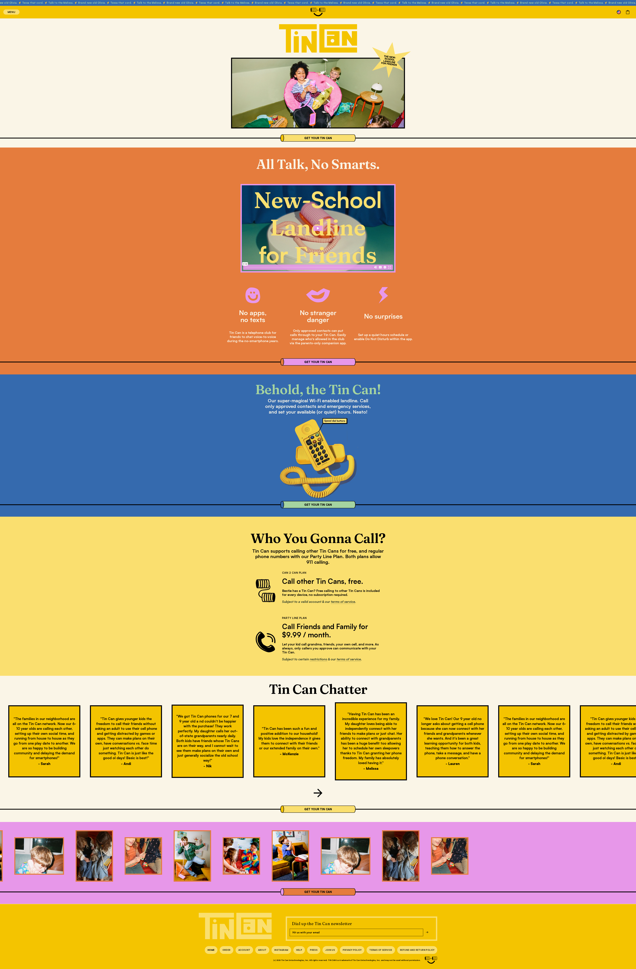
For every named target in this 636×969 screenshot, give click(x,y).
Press (314, 950)
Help (299, 950)
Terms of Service (380, 950)
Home (211, 950)
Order (226, 950)
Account (244, 950)
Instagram (281, 950)
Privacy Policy (352, 950)
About (262, 950)
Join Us (330, 950)
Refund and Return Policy (417, 950)
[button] (7, 12)
